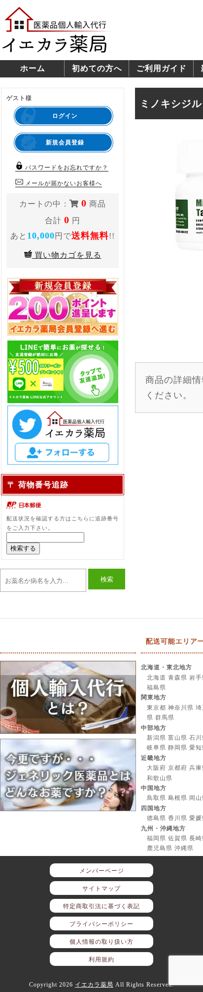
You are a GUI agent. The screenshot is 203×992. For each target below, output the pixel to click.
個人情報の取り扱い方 (101, 941)
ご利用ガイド (161, 68)
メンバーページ (101, 870)
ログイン (65, 115)
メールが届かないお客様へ (62, 183)
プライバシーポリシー (101, 924)
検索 (107, 579)
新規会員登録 (65, 142)
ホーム (32, 68)
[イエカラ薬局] (56, 47)
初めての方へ (97, 68)
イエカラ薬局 (94, 984)
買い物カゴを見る (67, 255)
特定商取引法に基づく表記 (101, 906)
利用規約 (101, 959)
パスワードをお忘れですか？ (65, 167)
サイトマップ (101, 888)
